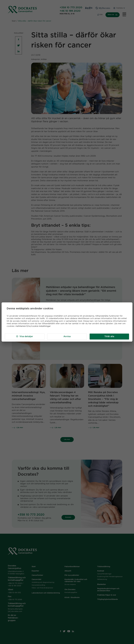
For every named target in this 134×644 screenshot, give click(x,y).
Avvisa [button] (67, 336)
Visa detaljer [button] (26, 336)
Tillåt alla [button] (109, 336)
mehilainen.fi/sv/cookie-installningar (33, 326)
